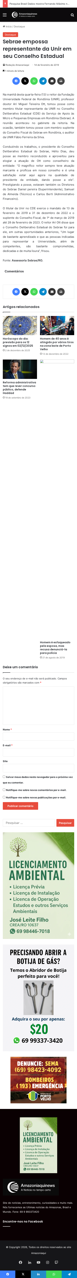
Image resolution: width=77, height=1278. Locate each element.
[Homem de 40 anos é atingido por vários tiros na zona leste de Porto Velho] (57, 325)
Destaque (19, 26)
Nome (7, 729)
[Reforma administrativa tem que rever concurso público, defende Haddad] (20, 369)
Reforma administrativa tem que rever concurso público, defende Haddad (19, 388)
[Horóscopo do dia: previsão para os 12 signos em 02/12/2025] (20, 325)
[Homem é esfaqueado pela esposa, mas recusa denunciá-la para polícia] (57, 499)
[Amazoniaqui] (24, 14)
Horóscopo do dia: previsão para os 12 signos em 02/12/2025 (18, 342)
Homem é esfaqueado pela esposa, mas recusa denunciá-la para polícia (55, 647)
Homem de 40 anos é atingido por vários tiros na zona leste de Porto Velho (57, 344)
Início (8, 26)
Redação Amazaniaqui (17, 64)
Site (5, 761)
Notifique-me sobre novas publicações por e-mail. (36, 797)
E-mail (8, 745)
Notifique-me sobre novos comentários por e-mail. (36, 790)
